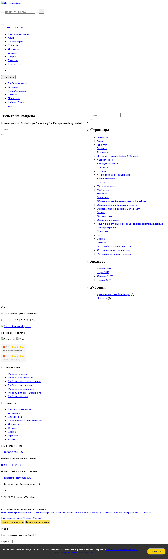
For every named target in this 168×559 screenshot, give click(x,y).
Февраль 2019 (105, 276)
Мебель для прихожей (21, 389)
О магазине (14, 45)
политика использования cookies (122, 549)
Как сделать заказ (18, 34)
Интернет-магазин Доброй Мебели (117, 156)
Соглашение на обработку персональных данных (71, 552)
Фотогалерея (15, 42)
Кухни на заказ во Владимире (113, 175)
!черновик (102, 137)
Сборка (12, 57)
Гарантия (13, 60)
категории (9, 77)
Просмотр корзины (12, 522)
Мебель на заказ (17, 83)
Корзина (101, 171)
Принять (156, 551)
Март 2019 (103, 272)
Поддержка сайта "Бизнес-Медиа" (21, 518)
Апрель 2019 (104, 269)
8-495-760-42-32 (11, 465)
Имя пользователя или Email (18, 535)
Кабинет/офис (16, 102)
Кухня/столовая (17, 91)
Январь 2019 (104, 280)
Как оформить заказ (19, 409)
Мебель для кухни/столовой (24, 381)
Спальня (12, 95)
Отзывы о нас (105, 216)
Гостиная (13, 87)
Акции (11, 38)
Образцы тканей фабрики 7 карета (117, 205)
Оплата (12, 53)
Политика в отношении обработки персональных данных (130, 224)
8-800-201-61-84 (14, 28)
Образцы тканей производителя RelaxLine (121, 201)
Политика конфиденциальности (16, 512)
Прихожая (14, 98)
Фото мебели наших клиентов (114, 246)
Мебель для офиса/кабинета (24, 393)
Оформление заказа (108, 220)
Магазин (101, 182)
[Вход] (2, 16)
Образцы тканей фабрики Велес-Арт (118, 209)
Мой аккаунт (104, 190)
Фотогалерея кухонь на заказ (113, 250)
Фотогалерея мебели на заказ (114, 254)
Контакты (14, 64)
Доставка (13, 49)
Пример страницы (107, 227)
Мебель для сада (18, 396)
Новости (102, 194)
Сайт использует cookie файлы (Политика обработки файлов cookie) (68, 512)
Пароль (6, 542)
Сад (10, 106)
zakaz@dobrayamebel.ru (17, 478)
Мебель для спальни (20, 385)
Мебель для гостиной (20, 378)
